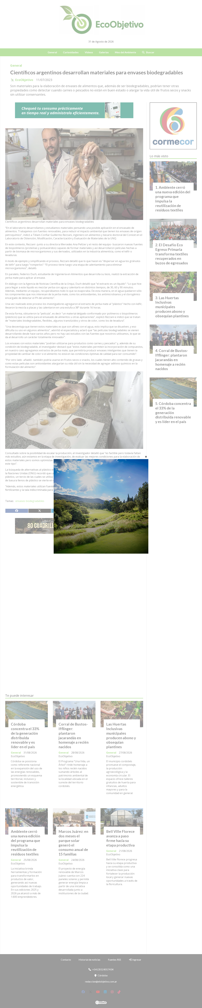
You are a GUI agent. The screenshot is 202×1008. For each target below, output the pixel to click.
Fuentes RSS (114, 959)
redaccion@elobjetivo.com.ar (101, 981)
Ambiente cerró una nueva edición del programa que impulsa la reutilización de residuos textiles (25, 842)
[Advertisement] (74, 566)
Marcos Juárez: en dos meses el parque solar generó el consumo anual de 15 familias (73, 842)
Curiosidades (71, 52)
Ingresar (136, 959)
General (52, 52)
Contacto (66, 959)
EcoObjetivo (24, 80)
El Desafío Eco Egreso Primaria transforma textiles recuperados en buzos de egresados (171, 254)
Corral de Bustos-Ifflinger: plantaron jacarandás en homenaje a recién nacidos (74, 735)
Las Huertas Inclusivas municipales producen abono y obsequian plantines (121, 735)
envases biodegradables (29, 501)
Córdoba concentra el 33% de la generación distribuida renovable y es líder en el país (25, 735)
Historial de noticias (89, 959)
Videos (89, 52)
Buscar (150, 52)
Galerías (104, 52)
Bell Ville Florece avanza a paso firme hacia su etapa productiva (120, 838)
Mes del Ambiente (125, 52)
